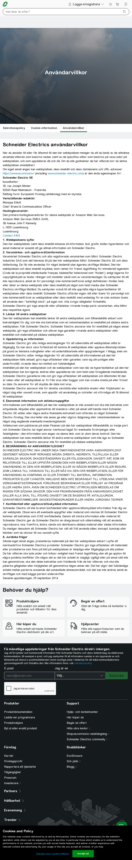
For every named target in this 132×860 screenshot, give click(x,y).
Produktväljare (13, 723)
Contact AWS (11, 235)
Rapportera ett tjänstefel (20, 766)
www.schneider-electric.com (65, 173)
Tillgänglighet (12, 772)
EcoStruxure (74, 755)
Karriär (8, 755)
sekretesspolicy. (83, 663)
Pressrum (10, 777)
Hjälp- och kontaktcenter (82, 712)
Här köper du (75, 717)
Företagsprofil (13, 761)
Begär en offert (76, 723)
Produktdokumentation (18, 712)
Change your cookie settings (52, 853)
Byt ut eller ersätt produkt (20, 728)
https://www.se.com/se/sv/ (18, 173)
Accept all (83, 853)
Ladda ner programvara (19, 717)
